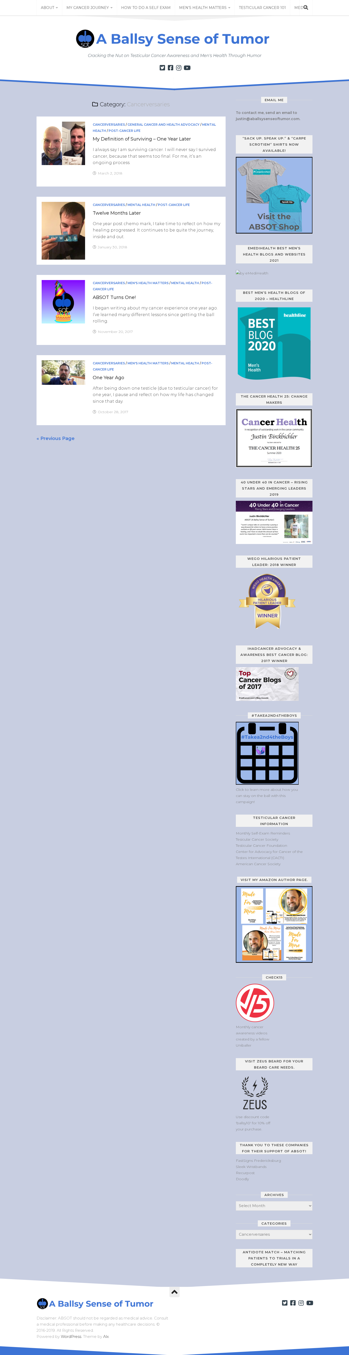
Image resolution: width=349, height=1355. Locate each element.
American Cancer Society (258, 864)
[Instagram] (179, 68)
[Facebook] (170, 68)
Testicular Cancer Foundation (261, 845)
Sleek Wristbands (251, 1166)
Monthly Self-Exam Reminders (263, 833)
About (47, 7)
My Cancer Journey (87, 7)
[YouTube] (187, 68)
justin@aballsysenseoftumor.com (267, 119)
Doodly (242, 1179)
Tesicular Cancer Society (257, 839)
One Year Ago (108, 377)
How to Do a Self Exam (146, 7)
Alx (106, 1336)
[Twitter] (162, 68)
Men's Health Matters (148, 283)
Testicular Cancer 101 (262, 7)
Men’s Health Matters (203, 7)
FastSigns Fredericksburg (258, 1160)
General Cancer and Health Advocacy (163, 124)
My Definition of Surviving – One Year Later (142, 139)
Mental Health (141, 205)
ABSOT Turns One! (114, 297)
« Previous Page (56, 438)
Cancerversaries (109, 124)
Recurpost (245, 1173)
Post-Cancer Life (125, 131)
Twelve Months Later (117, 213)
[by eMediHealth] (252, 273)
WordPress (71, 1336)
